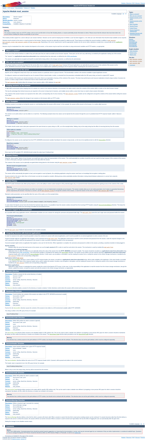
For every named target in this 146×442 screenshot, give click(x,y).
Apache (4, 8)
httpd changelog (134, 51)
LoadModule (119, 42)
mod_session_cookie (21, 42)
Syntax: (7, 276)
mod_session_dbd (35, 42)
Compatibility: (7, 24)
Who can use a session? (136, 15)
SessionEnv (132, 40)
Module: (7, 285)
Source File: (6, 22)
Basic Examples (134, 24)
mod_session (111, 40)
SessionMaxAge (133, 46)
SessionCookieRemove (105, 205)
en (123, 13)
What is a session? (134, 14)
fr (126, 13)
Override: (8, 281)
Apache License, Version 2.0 (19, 439)
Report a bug (133, 54)
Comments (132, 65)
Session (131, 39)
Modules (123, 3)
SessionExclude (133, 42)
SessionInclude (133, 45)
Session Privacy (134, 26)
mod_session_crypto (9, 42)
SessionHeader (133, 43)
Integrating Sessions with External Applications (136, 34)
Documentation (19, 8)
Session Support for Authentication (134, 30)
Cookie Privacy (133, 28)
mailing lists (77, 432)
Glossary (137, 3)
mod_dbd (58, 82)
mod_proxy (20, 258)
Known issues (133, 52)
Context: (7, 279)
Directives (128, 3)
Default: (7, 277)
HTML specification (72, 56)
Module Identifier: (8, 20)
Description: (6, 16)
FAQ (133, 3)
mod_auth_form (57, 65)
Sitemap (143, 3)
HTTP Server (11, 8)
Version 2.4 (27, 8)
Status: (5, 18)
